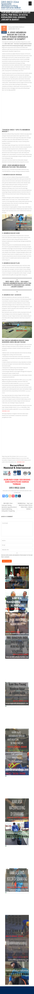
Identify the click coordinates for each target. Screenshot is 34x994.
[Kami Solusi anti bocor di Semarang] (17, 880)
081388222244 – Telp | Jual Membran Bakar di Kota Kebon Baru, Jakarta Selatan (25, 506)
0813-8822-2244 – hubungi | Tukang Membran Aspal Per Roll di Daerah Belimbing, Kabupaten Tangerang (9, 507)
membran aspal (23, 383)
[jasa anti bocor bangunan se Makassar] (17, 973)
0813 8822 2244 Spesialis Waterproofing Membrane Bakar (11, 4)
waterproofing (25, 379)
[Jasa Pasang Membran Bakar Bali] (17, 623)
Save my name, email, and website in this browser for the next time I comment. (16, 556)
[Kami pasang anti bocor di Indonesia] (17, 926)
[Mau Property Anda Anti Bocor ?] (17, 903)
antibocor (19, 407)
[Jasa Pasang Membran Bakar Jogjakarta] (17, 786)
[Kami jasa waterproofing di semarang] (17, 810)
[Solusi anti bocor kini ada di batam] (17, 856)
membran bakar (23, 456)
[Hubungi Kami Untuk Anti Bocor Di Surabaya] (17, 670)
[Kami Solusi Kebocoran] (17, 717)
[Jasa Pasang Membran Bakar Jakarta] (17, 693)
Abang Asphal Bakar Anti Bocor (16, 27)
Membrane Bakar (23, 397)
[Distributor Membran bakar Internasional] (17, 577)
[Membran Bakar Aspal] (17, 600)
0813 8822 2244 (17, 487)
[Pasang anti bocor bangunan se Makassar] (17, 833)
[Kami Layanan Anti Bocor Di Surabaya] (17, 763)
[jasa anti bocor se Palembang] (17, 949)
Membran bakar (6, 169)
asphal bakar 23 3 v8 (13, 29)
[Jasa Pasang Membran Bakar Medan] (17, 647)
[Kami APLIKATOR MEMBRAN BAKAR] (17, 740)
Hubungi (21, 409)
